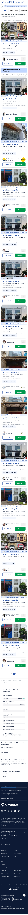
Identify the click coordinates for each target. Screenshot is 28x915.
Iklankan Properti (17, 853)
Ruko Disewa (8, 680)
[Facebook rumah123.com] (2, 811)
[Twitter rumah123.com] (5, 811)
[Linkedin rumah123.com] (15, 810)
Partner (2, 859)
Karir (2, 861)
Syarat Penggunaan (5, 876)
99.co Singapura (17, 876)
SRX (15, 879)
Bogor (20, 680)
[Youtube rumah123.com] (11, 811)
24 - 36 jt (5, 74)
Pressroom (3, 864)
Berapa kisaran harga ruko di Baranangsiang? (12, 759)
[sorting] (7, 10)
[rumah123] (14, 805)
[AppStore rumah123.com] (6, 899)
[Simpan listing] (25, 25)
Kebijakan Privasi (5, 873)
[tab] (14, 776)
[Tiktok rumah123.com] (18, 810)
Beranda (3, 680)
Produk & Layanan (5, 856)
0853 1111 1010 (14, 835)
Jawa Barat (15, 680)
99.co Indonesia (17, 873)
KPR (15, 856)
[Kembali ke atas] (24, 895)
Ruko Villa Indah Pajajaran (7, 747)
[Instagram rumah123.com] (8, 811)
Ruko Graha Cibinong (5, 750)
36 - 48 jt (13, 74)
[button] (15, 6)
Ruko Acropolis (4, 752)
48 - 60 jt (21, 74)
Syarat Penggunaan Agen (6, 879)
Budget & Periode (14, 10)
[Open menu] (26, 2)
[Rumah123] (8, 2)
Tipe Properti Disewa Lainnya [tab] (8, 786)
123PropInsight (4, 867)
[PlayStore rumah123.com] (17, 899)
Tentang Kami (4, 853)
